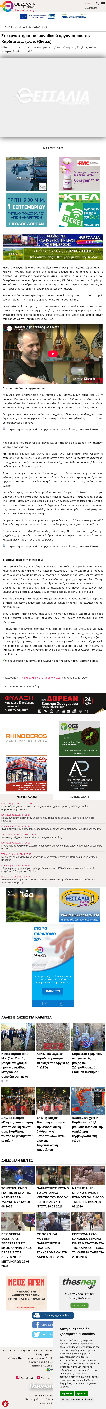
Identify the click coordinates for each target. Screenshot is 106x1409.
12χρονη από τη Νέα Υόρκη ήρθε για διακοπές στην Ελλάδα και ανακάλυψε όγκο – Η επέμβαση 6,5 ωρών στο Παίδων (47, 868)
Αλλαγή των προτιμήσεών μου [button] (77, 1399)
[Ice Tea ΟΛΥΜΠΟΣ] (26, 905)
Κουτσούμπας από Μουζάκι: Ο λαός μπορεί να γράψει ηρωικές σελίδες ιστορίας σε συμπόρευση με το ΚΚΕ (46, 807)
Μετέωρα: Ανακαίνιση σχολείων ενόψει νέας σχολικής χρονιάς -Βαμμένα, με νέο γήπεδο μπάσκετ (49, 857)
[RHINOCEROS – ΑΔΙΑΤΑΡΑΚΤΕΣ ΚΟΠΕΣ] (26, 738)
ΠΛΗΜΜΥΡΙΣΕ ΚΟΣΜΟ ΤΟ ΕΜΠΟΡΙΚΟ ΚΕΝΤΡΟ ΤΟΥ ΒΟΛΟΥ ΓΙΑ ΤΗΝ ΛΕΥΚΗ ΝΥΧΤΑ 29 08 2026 (53, 1197)
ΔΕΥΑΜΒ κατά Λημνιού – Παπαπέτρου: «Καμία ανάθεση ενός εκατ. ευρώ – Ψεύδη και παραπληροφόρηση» (48, 880)
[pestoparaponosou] (53, 965)
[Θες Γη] (79, 738)
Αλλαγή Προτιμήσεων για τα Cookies (32, 1358)
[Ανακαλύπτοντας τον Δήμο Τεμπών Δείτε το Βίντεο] (26, 174)
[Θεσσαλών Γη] (53, 254)
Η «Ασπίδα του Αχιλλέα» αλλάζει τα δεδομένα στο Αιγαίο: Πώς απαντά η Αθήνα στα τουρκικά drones (51, 846)
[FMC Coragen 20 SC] (79, 174)
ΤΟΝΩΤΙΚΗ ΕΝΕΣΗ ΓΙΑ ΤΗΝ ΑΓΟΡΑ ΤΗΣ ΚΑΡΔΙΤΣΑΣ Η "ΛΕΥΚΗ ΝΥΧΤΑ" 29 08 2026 (16, 1197)
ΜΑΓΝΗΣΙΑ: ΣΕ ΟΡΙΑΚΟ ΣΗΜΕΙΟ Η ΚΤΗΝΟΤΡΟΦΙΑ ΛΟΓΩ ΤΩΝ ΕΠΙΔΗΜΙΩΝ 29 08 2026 (88, 1197)
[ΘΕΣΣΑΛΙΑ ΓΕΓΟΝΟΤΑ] (53, 240)
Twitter (45, 1378)
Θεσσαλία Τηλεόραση (16, 1351)
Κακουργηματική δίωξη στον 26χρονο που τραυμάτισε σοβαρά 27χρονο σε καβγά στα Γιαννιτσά (47, 818)
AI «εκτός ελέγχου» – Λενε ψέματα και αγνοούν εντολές (31, 836)
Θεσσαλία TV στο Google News (41, 677)
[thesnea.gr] (79, 1293)
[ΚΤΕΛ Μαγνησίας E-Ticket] (79, 210)
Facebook (27, 1378)
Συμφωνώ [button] (67, 1393)
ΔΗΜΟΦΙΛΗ (79, 797)
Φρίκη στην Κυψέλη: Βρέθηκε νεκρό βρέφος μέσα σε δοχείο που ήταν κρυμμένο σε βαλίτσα (51, 828)
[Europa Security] (53, 703)
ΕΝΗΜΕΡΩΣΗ (41, 1366)
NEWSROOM (26, 797)
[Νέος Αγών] (26, 1293)
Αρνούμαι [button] (81, 1393)
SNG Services (43, 1351)
